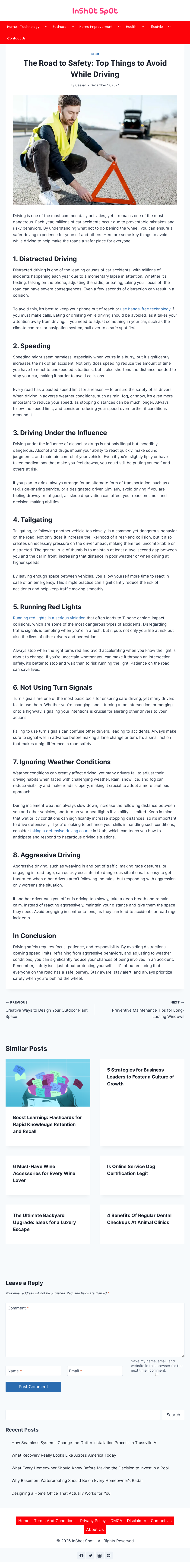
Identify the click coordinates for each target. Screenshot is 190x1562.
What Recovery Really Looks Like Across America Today (64, 1455)
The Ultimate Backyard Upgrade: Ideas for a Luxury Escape (44, 1222)
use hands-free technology (145, 309)
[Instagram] (100, 1555)
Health (131, 26)
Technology (29, 26)
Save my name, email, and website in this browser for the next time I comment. (157, 1366)
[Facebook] (81, 1555)
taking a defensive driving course (61, 830)
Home (12, 26)
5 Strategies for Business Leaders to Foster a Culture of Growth (140, 1077)
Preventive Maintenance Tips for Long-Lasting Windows (148, 1009)
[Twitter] (90, 1555)
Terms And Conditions (55, 1520)
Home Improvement (96, 26)
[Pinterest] (109, 1555)
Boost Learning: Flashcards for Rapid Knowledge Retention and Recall (47, 1124)
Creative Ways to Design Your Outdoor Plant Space (47, 1009)
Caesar (80, 85)
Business (59, 26)
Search (173, 1414)
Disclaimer (136, 1520)
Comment (18, 1308)
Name (15, 1371)
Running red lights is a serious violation (49, 618)
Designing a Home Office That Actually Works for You (61, 1493)
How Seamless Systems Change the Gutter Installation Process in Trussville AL (85, 1442)
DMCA (116, 1520)
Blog (95, 54)
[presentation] (48, 1083)
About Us (95, 1529)
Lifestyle (156, 26)
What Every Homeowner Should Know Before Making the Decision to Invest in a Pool (90, 1468)
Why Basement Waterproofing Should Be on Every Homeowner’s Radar (78, 1480)
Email (75, 1371)
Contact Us (16, 38)
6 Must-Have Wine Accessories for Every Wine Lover (44, 1173)
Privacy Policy (93, 1520)
